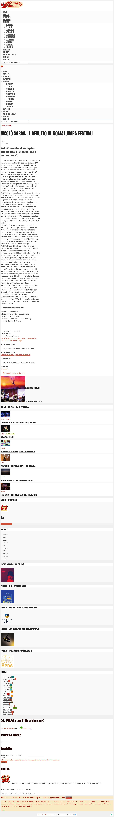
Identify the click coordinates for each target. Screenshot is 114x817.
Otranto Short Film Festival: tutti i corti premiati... (18, 466)
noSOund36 (9, 24)
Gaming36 (9, 44)
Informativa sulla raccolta (44, 814)
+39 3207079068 (7, 728)
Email (3, 757)
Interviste (6, 17)
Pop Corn (9, 27)
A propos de (10, 32)
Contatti (6, 59)
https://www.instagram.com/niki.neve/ (15, 355)
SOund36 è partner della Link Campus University (19, 607)
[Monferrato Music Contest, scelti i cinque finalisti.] (5, 445)
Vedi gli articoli (6, 524)
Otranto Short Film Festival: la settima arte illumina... (19, 495)
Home (5, 12)
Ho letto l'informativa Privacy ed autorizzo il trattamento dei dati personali (31, 760)
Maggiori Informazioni (56, 797)
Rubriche (6, 22)
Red (3, 141)
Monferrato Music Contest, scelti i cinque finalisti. (18, 451)
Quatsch (6, 57)
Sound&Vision (10, 37)
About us (6, 14)
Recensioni (6, 19)
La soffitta (10, 39)
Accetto (69, 797)
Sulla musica (10, 34)
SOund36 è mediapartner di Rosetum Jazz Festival (20, 629)
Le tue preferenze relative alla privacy (63, 814)
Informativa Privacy (5, 741)
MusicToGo (9, 42)
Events (3, 125)
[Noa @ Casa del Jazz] (5, 431)
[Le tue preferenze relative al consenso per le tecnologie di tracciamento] (111, 814)
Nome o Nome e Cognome (11, 755)
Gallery (6, 52)
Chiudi (3, 810)
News (9, 125)
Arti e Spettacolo (9, 54)
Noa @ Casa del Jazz (7, 437)
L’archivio (9, 47)
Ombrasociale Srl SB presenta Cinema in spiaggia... (18, 480)
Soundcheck (10, 29)
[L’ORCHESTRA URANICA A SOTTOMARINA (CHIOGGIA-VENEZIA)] (5, 417)
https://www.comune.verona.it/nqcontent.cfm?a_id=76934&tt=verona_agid (19, 339)
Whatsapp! (27, 728)
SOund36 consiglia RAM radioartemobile (16, 650)
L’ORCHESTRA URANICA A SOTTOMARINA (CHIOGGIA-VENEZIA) (18, 423)
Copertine (6, 49)
